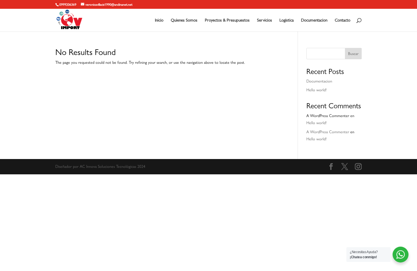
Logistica (286, 20)
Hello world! (316, 89)
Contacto (342, 20)
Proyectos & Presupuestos (227, 20)
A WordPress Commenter (327, 131)
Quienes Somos (184, 20)
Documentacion (314, 20)
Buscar (353, 53)
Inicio (159, 20)
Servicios (264, 20)
